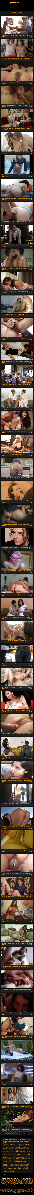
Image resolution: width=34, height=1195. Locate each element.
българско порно (15, 1154)
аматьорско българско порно (10, 1151)
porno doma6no (13, 1150)
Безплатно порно (23, 1183)
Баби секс (24, 1179)
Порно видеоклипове (6, 1191)
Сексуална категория (12, 8)
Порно (15, 1180)
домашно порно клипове (22, 1160)
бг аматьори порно (23, 1151)
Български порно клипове (16, 1188)
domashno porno (25, 1147)
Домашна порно (9, 1184)
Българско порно (17, 1181)
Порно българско (4, 1179)
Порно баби (20, 1180)
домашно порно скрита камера (11, 1161)
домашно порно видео (10, 1160)
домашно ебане (17, 1158)
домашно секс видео (8, 1162)
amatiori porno (6, 1144)
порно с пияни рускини (18, 1168)
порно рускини (27, 1167)
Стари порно (7, 1182)
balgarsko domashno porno (17, 1144)
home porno (14, 1148)
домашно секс (23, 1161)
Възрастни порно (12, 1190)
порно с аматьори (7, 1168)
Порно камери (26, 1180)
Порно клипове (20, 1182)
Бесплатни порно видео (11, 1185)
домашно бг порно (7, 1158)
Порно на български (18, 1184)
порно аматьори (10, 1165)
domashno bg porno (15, 1147)
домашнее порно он (24, 1155)
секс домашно (10, 1171)
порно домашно (7, 1167)
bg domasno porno (11, 1145)
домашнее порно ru (13, 1155)
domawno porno (7, 1148)
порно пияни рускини (17, 1167)
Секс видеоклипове (8, 1189)
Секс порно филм (29, 1190)
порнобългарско (22, 1169)
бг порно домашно (16, 1153)
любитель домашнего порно (12, 1164)
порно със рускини (12, 1169)
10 (24, 1133)
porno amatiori (21, 1148)
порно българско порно (21, 1165)
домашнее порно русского (9, 1157)
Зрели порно (20, 1185)
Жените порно (9, 1181)
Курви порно (20, 1191)
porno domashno (21, 1150)
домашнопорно (18, 1162)
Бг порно (19, 1179)
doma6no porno (20, 1145)
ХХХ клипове (7, 1188)
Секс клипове (14, 1182)
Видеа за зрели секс (25, 1181)
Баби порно (26, 1184)
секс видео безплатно (25, 1189)
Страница (4, 7)
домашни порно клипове (23, 1157)
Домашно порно (17, 2)
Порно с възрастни (9, 1180)
